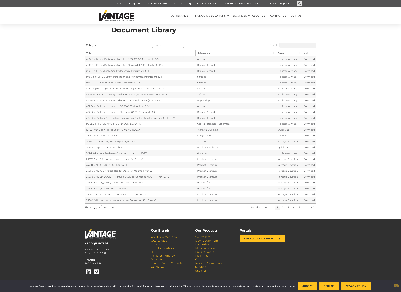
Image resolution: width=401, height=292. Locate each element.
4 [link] (294, 207)
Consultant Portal (208, 3)
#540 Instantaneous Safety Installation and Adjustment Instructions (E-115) (126, 94)
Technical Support (278, 3)
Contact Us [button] (278, 15)
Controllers (202, 236)
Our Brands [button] (179, 15)
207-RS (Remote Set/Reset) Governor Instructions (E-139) (117, 153)
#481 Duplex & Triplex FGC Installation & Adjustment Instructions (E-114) (125, 88)
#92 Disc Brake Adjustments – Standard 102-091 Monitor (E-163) (121, 112)
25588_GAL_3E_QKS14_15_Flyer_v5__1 (106, 165)
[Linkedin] (88, 272)
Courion (156, 244)
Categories (203, 53)
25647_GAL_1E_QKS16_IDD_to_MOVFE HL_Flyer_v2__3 (116, 194)
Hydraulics (202, 244)
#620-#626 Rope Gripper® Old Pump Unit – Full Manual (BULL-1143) (123, 100)
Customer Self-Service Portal (243, 3)
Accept (307, 286)
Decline (329, 286)
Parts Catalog (182, 3)
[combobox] (119, 45)
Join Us (296, 15)
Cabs (198, 259)
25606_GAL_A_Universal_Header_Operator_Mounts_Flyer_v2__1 (120, 170)
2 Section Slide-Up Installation (102, 135)
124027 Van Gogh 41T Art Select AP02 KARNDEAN (113, 129)
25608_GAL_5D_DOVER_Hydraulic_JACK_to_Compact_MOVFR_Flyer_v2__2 (127, 176)
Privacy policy (355, 286)
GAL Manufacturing (164, 236)
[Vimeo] (96, 272)
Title (88, 53)
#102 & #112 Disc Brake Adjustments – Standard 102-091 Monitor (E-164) (125, 65)
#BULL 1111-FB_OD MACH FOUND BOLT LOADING (113, 123)
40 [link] (313, 207)
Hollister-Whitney (163, 255)
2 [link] (282, 207)
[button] (299, 3)
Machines (201, 255)
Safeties (200, 266)
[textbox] (94, 45)
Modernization (205, 248)
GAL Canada (159, 240)
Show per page (99, 207)
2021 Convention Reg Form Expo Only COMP (110, 141)
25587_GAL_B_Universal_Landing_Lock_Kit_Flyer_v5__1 (116, 159)
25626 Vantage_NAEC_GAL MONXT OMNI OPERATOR (115, 182)
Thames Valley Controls (166, 263)
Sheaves (200, 270)
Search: (274, 44)
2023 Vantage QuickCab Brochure (104, 147)
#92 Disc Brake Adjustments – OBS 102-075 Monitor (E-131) (118, 106)
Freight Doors (204, 251)
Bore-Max (157, 259)
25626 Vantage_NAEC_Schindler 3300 (106, 188)
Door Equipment (206, 240)
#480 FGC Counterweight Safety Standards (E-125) (113, 82)
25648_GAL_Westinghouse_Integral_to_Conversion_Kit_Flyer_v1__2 (123, 200)
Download (309, 59)
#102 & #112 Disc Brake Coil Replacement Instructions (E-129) (119, 71)
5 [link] (299, 207)
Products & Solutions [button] (209, 15)
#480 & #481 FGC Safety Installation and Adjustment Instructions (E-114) (125, 76)
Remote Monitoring (208, 263)
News (119, 3)
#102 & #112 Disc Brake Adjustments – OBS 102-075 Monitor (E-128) (122, 59)
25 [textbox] (95, 207)
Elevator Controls (162, 248)
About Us (258, 15)
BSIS (154, 251)
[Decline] (396, 285)
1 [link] (277, 207)
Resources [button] (239, 15)
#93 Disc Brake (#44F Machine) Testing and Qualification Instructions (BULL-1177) (130, 118)
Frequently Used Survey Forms (148, 3)
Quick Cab (158, 266)
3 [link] (288, 207)
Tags (281, 53)
